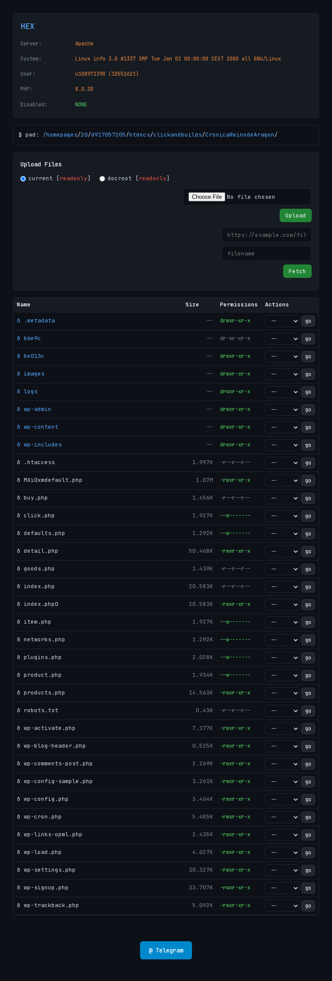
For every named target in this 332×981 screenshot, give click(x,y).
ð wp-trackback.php (48, 905)
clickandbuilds (177, 134)
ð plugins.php (39, 657)
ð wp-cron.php (39, 816)
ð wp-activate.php (46, 728)
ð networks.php (41, 639)
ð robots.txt (37, 710)
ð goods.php (36, 568)
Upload (295, 215)
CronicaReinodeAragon (240, 134)
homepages (61, 134)
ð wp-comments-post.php (55, 763)
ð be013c (31, 356)
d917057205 (108, 134)
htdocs (139, 134)
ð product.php (39, 674)
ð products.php (41, 692)
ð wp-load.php (39, 852)
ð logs (27, 391)
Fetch (297, 271)
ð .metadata (36, 320)
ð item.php (34, 621)
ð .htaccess (36, 462)
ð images (31, 373)
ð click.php (36, 515)
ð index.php (36, 586)
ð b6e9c (29, 338)
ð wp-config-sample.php (55, 781)
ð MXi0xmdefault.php (50, 480)
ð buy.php (32, 497)
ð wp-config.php (43, 799)
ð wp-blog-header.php (51, 745)
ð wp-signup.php (43, 887)
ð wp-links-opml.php (50, 834)
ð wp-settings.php (46, 869)
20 (84, 134)
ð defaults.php (41, 533)
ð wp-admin (34, 409)
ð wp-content (37, 426)
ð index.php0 (37, 604)
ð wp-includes (39, 444)
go (308, 321)
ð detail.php (37, 550)
